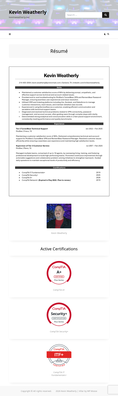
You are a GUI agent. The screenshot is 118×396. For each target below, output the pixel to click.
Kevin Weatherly (27, 12)
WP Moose (92, 391)
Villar (81, 391)
